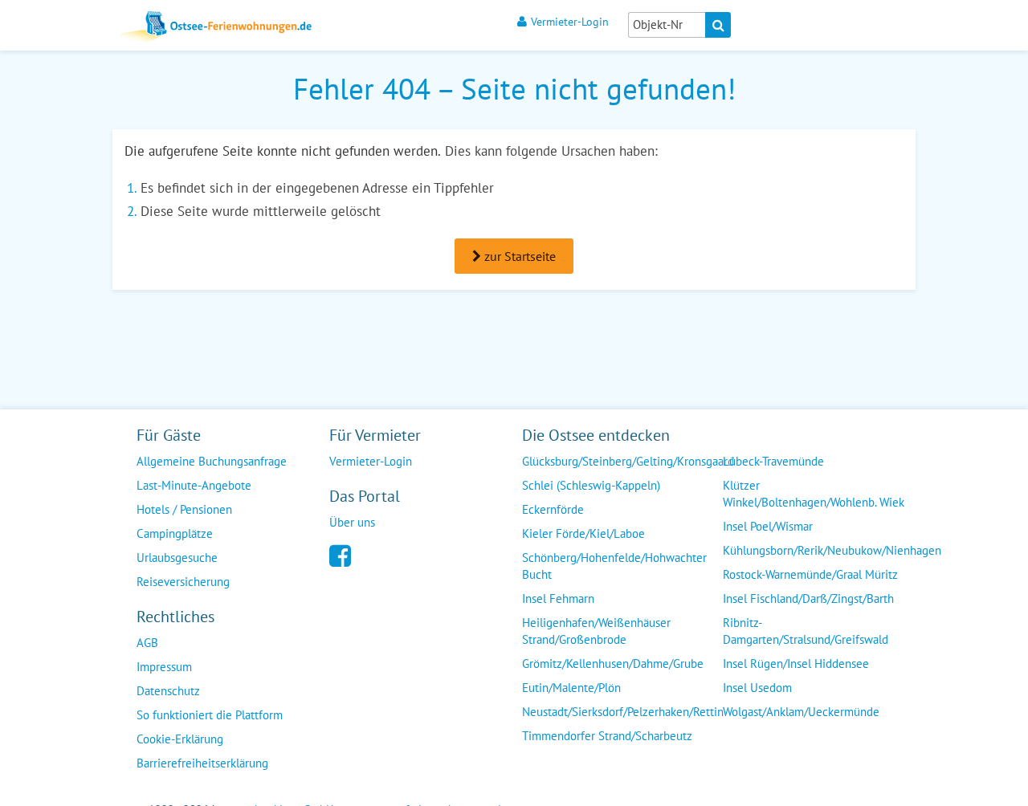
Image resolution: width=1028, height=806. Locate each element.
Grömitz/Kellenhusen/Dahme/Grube (613, 663)
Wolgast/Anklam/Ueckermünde (801, 711)
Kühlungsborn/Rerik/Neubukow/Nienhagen (832, 550)
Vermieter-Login (570, 21)
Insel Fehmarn (558, 598)
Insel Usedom (757, 687)
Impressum (164, 666)
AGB (147, 642)
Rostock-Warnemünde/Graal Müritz (810, 574)
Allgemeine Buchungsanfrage (212, 461)
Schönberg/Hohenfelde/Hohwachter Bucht (614, 566)
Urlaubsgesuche (177, 557)
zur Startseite (518, 256)
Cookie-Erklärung (180, 739)
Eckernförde (553, 509)
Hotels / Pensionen (184, 509)
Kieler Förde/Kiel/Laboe (583, 533)
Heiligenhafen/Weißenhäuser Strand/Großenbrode (596, 631)
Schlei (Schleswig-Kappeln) (591, 485)
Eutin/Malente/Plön (571, 687)
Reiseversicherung (183, 581)
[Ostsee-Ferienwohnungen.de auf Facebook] (340, 554)
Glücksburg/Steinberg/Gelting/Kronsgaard (628, 461)
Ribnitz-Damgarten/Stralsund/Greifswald (805, 631)
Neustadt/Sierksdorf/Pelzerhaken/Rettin (623, 711)
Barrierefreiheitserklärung (202, 763)
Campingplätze (175, 533)
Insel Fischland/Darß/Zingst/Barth (808, 598)
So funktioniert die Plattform (210, 715)
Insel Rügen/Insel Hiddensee (796, 663)
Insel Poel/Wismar (768, 526)
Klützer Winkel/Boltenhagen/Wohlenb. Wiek (813, 494)
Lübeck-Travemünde (773, 461)
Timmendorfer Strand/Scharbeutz (607, 735)
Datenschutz (168, 690)
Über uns (352, 522)
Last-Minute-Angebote (194, 485)
